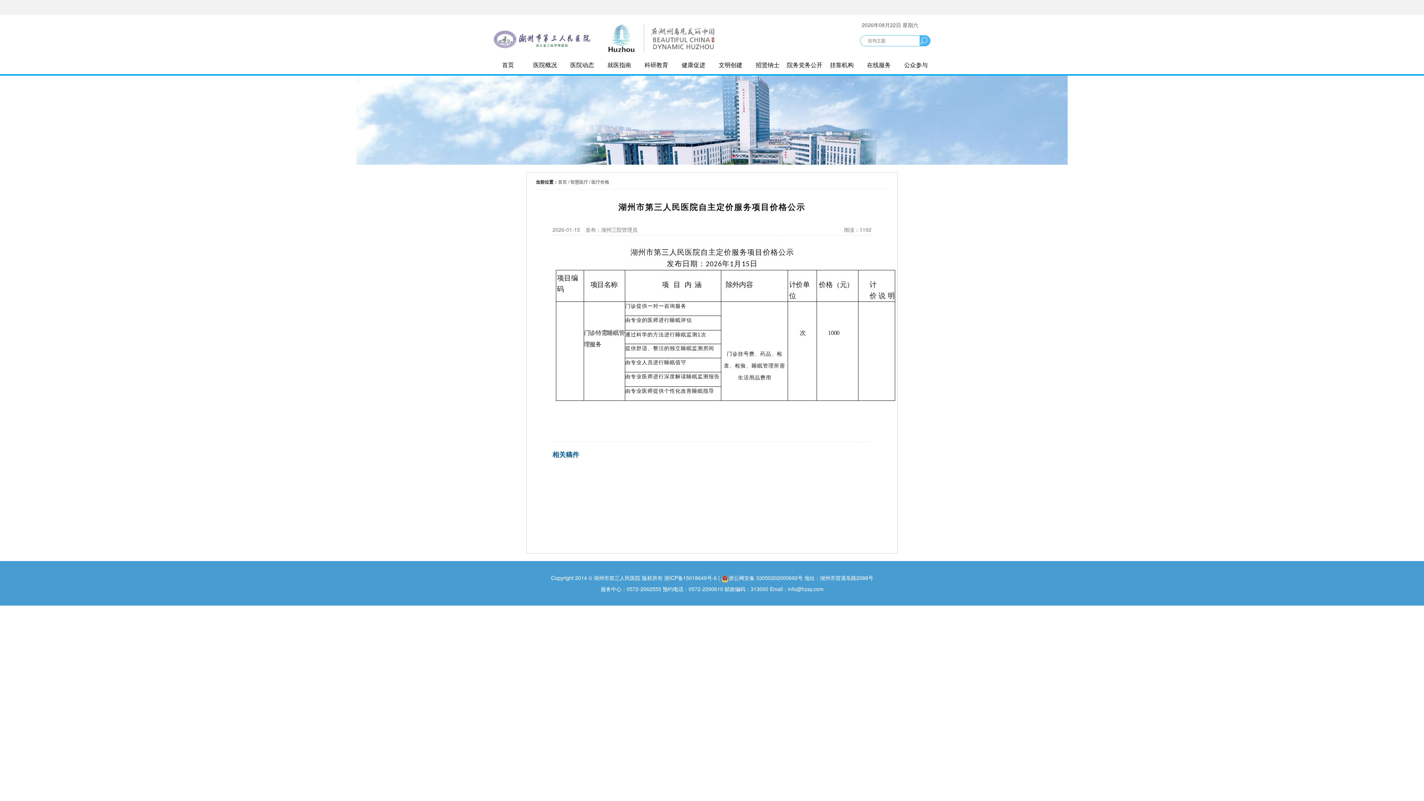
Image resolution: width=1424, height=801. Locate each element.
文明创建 (730, 64)
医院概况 (545, 64)
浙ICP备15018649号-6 (690, 577)
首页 (508, 64)
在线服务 (879, 64)
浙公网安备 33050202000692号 (766, 577)
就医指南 (619, 64)
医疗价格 (600, 181)
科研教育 (656, 64)
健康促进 (693, 64)
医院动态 (582, 64)
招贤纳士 (767, 64)
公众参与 (916, 64)
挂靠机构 (842, 64)
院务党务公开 (805, 64)
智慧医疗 (579, 181)
